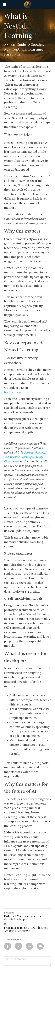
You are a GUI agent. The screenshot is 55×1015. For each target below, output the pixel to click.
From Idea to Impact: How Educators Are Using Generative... (26, 929)
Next (6, 924)
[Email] (40, 946)
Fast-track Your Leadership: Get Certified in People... (23, 918)
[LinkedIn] (29, 946)
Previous (9, 912)
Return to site (13, 939)
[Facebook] (7, 946)
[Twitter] (18, 946)
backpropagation (15, 392)
